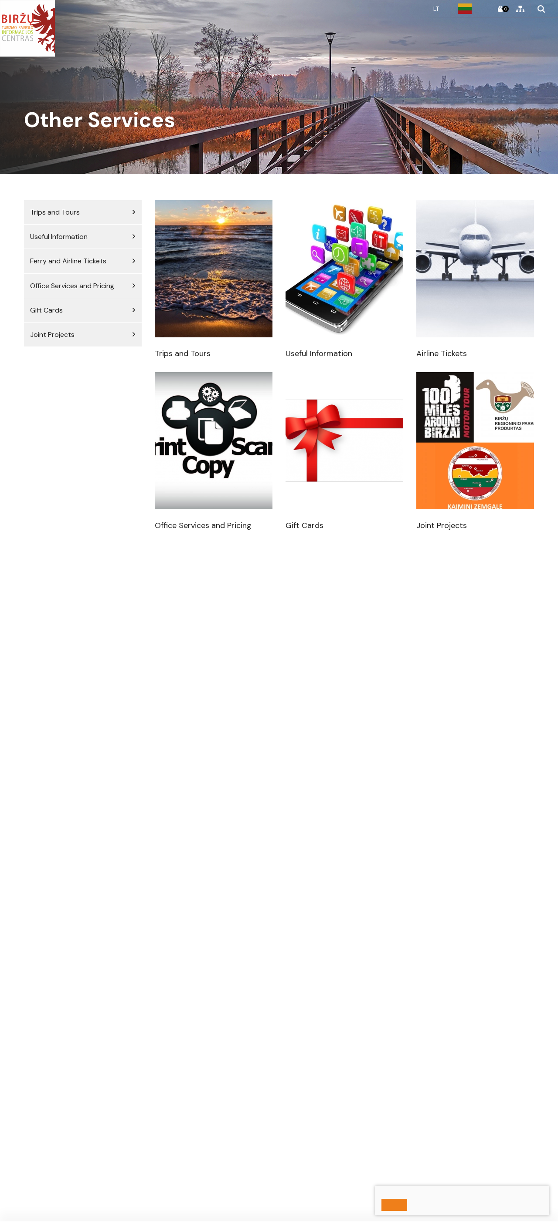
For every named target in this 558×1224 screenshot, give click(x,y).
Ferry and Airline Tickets (68, 261)
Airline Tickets (441, 353)
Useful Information (59, 236)
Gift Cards (46, 310)
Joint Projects (52, 334)
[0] (500, 9)
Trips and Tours (55, 212)
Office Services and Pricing (72, 285)
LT (436, 9)
